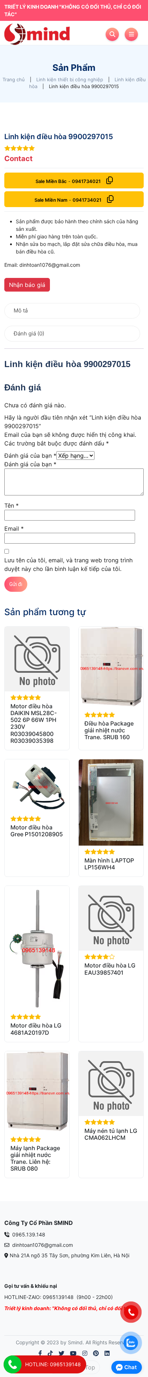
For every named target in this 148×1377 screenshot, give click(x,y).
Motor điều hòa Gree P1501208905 (36, 831)
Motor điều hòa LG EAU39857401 (109, 969)
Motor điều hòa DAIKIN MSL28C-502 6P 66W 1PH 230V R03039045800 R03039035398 (33, 723)
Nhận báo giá (27, 284)
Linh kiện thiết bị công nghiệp (69, 79)
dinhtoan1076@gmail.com (42, 1245)
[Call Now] (13, 1364)
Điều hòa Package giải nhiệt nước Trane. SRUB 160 (109, 730)
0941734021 (86, 181)
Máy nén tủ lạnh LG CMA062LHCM (110, 1134)
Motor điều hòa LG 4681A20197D (35, 1029)
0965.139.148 (28, 1234)
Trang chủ (14, 79)
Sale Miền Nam (51, 200)
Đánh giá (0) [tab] (29, 333)
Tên (11, 505)
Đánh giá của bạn (30, 455)
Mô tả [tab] (21, 310)
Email (14, 528)
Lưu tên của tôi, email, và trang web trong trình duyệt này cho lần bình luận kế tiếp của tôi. (68, 564)
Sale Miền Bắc (51, 181)
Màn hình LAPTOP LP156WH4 (109, 864)
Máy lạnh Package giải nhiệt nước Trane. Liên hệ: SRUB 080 (35, 1158)
